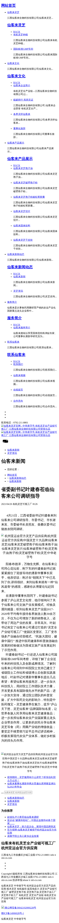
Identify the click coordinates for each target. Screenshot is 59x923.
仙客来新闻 (15, 481)
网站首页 (8, 5)
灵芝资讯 (12, 804)
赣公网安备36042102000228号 (20, 907)
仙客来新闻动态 (17, 478)
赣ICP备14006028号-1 (12, 913)
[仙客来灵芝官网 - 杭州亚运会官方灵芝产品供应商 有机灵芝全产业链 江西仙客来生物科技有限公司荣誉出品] (29, 430)
